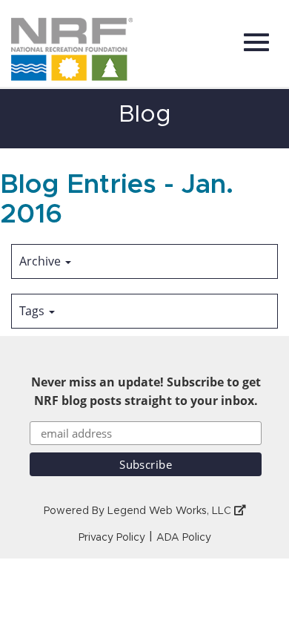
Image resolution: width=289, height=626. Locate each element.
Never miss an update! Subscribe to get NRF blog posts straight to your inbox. (146, 391)
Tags (33, 311)
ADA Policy (183, 538)
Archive (41, 261)
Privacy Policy (112, 538)
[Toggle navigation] (256, 42)
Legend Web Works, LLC (170, 511)
